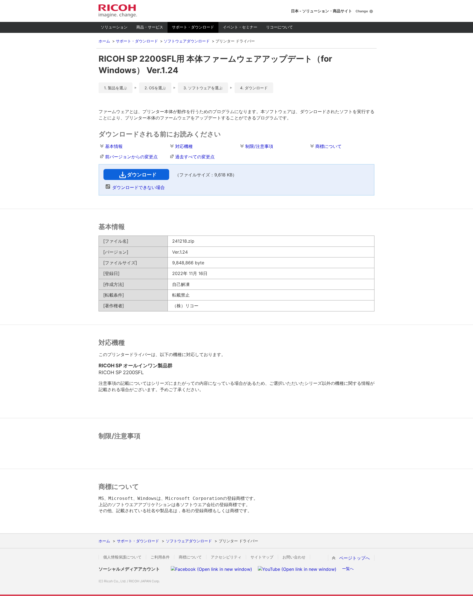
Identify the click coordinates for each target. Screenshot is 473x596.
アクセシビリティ (226, 557)
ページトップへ (354, 558)
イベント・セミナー (240, 27)
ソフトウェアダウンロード (187, 41)
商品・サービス (149, 27)
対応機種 (184, 146)
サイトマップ (261, 557)
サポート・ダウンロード (193, 27)
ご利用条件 (160, 557)
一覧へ (348, 568)
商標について (328, 146)
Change (362, 11)
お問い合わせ (293, 557)
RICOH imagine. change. (118, 11)
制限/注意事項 (259, 146)
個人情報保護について (122, 557)
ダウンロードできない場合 (138, 187)
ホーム (104, 41)
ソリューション (114, 27)
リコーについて (279, 27)
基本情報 (114, 146)
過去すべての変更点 (195, 156)
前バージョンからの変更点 (131, 156)
